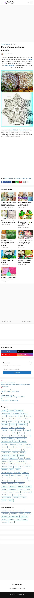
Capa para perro (19, 427)
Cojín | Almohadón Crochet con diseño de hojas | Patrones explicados (7, 243)
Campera (4, 427)
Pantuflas (4, 469)
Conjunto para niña (21, 438)
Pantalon (27, 466)
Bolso (26, 419)
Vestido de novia (6, 495)
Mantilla (4, 461)
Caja (27, 421)
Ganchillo (24, 178)
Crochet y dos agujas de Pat (9, 400)
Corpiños (23, 441)
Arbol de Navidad (12, 416)
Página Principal (5, 44)
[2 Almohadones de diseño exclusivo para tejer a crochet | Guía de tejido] (8, 196)
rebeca (10, 500)
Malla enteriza (13, 458)
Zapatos (23, 497)
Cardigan (19, 430)
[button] (2, 2)
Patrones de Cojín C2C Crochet (7, 261)
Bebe (3, 419)
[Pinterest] (20, 182)
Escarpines (28, 444)
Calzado (13, 424)
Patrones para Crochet (7, 390)
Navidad (4, 466)
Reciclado (11, 478)
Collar (3, 438)
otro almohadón (9, 65)
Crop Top (4, 444)
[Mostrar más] (27, 182)
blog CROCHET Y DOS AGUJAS (18, 130)
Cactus (21, 421)
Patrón (29, 178)
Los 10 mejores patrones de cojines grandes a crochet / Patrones (25, 204)
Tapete (28, 489)
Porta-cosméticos (7, 472)
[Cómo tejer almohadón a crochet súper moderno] (8, 214)
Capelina (4, 430)
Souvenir (28, 486)
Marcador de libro (20, 461)
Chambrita (5, 435)
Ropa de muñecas (20, 480)
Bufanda (10, 421)
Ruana (29, 480)
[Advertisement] (17, 23)
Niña (10, 466)
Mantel (28, 458)
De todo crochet (20, 594)
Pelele (11, 469)
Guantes (4, 449)
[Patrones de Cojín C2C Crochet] (8, 254)
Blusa (14, 419)
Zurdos (4, 500)
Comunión (10, 438)
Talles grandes (12, 489)
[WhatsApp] (17, 182)
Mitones (20, 464)
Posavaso (25, 472)
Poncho (18, 469)
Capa (11, 427)
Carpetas (27, 430)
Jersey (18, 449)
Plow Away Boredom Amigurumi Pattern (13, 397)
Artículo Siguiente (27, 321)
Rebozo (4, 478)
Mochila (27, 464)
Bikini (9, 419)
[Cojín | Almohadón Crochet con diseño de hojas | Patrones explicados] (8, 234)
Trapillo (10, 492)
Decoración (19, 178)
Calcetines (5, 424)
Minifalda (12, 464)
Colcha (27, 435)
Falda (10, 447)
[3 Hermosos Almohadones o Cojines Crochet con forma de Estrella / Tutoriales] (25, 234)
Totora (4, 492)
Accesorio (11, 410)
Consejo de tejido (6, 441)
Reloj (25, 478)
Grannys (28, 447)
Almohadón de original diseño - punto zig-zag (24, 261)
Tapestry (21, 489)
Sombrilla (20, 486)
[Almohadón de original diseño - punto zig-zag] (25, 254)
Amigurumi (24, 413)
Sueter (4, 489)
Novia (21, 466)
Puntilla (19, 475)
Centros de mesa (6, 433)
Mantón (11, 461)
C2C (16, 421)
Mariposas (5, 464)
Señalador (12, 486)
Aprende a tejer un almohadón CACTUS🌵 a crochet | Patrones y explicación (25, 223)
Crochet (13, 178)
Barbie (21, 416)
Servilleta (4, 486)
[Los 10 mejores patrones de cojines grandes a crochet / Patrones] (25, 196)
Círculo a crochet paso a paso (10, 391)
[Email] (24, 182)
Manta (21, 458)
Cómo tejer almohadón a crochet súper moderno (8, 221)
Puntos (25, 475)
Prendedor (5, 475)
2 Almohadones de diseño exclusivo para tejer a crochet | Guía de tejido (8, 204)
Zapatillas (16, 497)
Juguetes (15, 452)
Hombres (11, 449)
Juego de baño (6, 452)
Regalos (19, 478)
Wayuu (22, 495)
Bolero (20, 419)
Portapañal (17, 472)
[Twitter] (13, 182)
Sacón (4, 483)
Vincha (15, 495)
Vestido (17, 492)
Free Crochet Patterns (7, 395)
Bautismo (28, 416)
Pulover (12, 475)
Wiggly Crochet (6, 497)
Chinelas (20, 435)
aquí (30, 59)
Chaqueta (13, 435)
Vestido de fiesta (26, 492)
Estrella (4, 447)
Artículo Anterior (6, 321)
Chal (15, 433)
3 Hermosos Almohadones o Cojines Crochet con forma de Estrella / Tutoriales (25, 243)
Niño (16, 466)
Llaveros (14, 455)
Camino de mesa (22, 424)
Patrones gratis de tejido (8, 383)
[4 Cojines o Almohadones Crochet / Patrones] (8, 271)
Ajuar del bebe (6, 413)
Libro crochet (5, 455)
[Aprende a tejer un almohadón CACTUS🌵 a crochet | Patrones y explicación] (25, 214)
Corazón (16, 441)
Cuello (20, 444)
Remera (4, 480)
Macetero (4, 458)
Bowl (3, 421)
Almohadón (14, 44)
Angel (3, 416)
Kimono (22, 452)
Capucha (12, 430)
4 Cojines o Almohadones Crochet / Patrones (8, 278)
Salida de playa (12, 483)
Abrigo (4, 410)
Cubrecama (13, 444)
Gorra (16, 447)
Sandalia (21, 483)
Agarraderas (19, 410)
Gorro (21, 447)
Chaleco (21, 433)
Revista (11, 480)
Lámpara (21, 455)
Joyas (24, 449)
